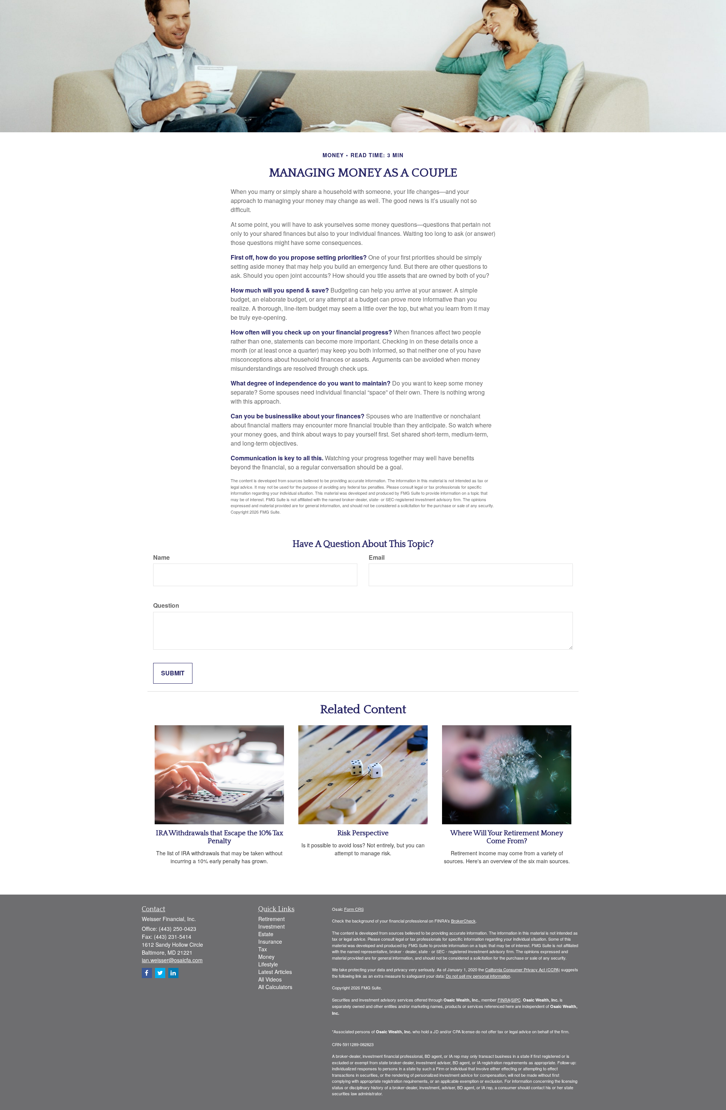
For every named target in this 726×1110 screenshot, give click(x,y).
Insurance (270, 941)
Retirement (271, 919)
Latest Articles (275, 971)
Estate (265, 934)
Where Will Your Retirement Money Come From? (506, 837)
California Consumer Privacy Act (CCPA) (522, 969)
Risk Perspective (363, 833)
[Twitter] (160, 973)
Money (266, 956)
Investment (271, 926)
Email (377, 557)
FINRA (504, 1000)
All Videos (270, 979)
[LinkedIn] (173, 973)
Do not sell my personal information (478, 976)
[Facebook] (147, 973)
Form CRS (354, 909)
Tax (262, 949)
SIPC (516, 1000)
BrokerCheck (463, 921)
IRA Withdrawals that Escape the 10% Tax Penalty (219, 837)
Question (166, 605)
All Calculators (275, 987)
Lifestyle (268, 964)
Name (161, 557)
